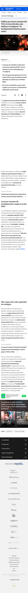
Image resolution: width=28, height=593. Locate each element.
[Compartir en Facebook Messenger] (22, 95)
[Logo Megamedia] (14, 579)
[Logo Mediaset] (14, 465)
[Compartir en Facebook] (25, 95)
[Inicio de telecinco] (2, 9)
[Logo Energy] (14, 510)
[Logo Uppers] (14, 521)
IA (16, 15)
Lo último (4, 12)
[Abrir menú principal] (25, 9)
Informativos (9, 431)
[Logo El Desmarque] (14, 493)
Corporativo (6, 448)
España (9, 12)
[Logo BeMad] (14, 515)
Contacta (14, 570)
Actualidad (5, 440)
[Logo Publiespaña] (14, 543)
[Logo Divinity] (14, 488)
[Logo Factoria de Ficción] (14, 499)
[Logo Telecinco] (14, 477)
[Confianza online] (14, 587)
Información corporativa (14, 558)
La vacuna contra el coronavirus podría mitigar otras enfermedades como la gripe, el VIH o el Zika (13, 349)
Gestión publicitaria (14, 566)
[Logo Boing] (14, 504)
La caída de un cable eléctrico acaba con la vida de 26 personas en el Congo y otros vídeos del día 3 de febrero (14, 405)
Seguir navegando (8, 453)
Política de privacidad (14, 560)
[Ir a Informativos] (9, 9)
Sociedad (19, 12)
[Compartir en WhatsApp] (15, 95)
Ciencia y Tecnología (7, 16)
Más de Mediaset (7, 457)
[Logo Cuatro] (14, 483)
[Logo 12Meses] (14, 532)
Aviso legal (14, 555)
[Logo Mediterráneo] (14, 548)
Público (22, 249)
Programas (5, 444)
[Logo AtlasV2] (14, 537)
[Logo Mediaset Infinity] (14, 472)
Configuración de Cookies (14, 562)
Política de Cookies (14, 564)
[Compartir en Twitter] (18, 95)
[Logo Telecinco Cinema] (14, 526)
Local (14, 12)
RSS (14, 568)
